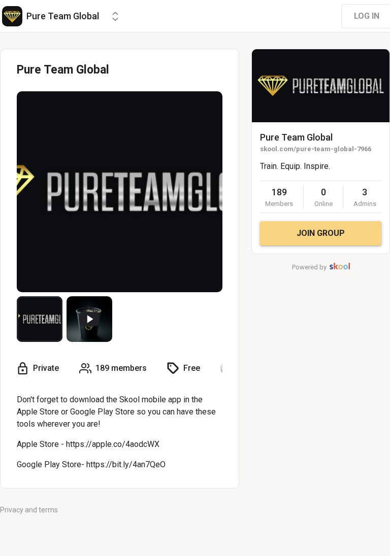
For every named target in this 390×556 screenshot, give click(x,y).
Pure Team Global (296, 137)
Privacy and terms (29, 510)
